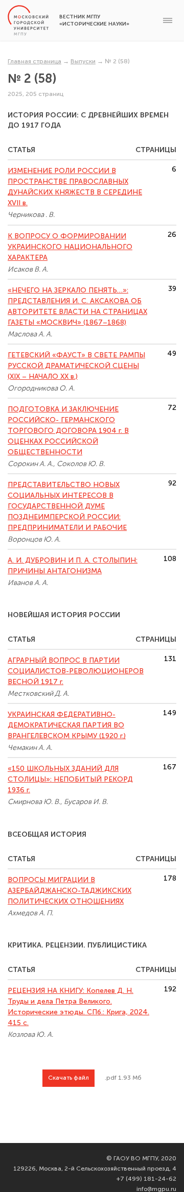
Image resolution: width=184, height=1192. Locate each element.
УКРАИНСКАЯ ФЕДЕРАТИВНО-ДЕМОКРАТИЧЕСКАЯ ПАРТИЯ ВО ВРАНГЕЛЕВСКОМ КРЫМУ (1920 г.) (67, 725)
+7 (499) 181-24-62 (146, 1178)
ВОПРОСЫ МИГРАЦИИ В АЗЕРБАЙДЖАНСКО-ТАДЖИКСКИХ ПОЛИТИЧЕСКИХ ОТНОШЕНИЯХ (69, 890)
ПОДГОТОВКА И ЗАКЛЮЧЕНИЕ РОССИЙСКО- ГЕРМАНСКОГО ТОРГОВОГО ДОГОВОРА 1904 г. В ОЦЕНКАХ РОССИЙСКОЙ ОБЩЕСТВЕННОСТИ (68, 430)
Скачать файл (68, 1077)
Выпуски (83, 61)
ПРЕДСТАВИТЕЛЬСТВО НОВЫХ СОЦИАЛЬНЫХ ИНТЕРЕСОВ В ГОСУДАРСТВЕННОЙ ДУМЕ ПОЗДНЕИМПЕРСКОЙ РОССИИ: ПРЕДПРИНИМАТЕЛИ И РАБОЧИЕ (67, 506)
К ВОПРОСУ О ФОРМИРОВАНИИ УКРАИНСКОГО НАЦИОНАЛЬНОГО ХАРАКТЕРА (70, 247)
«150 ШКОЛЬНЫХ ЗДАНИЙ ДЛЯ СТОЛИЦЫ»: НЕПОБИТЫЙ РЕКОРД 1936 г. (70, 779)
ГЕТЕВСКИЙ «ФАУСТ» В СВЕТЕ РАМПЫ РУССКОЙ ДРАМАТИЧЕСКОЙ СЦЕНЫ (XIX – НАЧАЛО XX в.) (76, 366)
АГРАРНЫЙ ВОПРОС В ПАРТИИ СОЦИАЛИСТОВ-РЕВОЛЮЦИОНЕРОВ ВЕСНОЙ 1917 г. (76, 671)
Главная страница (34, 61)
